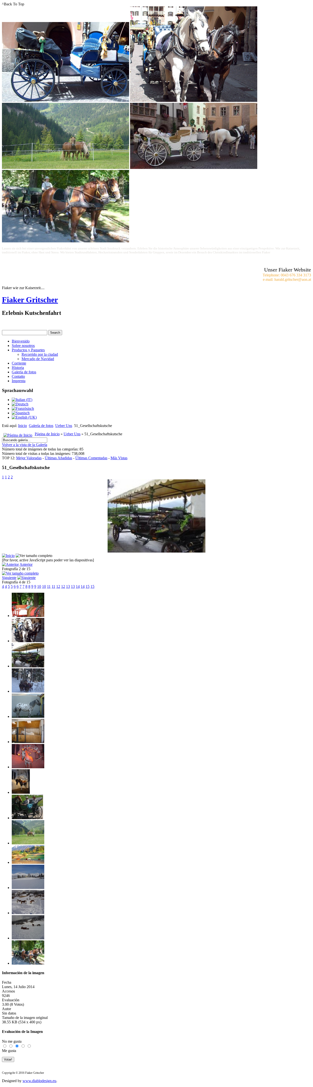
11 (49, 586)
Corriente (19, 363)
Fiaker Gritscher (30, 299)
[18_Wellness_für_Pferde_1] (28, 767)
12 (58, 586)
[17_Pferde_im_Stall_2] (28, 742)
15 (87, 586)
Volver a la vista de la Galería (24, 445)
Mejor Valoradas (29, 458)
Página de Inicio (47, 434)
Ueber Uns (63, 426)
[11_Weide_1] (28, 843)
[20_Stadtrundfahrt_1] (28, 616)
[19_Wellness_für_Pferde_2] (21, 792)
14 (78, 586)
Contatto (18, 376)
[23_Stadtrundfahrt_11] (28, 963)
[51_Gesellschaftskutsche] (156, 551)
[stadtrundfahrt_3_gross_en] (28, 913)
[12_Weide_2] (28, 862)
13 (68, 586)
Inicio (22, 426)
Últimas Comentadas (91, 458)
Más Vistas (119, 458)
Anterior (26, 564)
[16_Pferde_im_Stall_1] (28, 716)
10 (39, 586)
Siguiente (9, 578)
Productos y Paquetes (28, 350)
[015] (28, 641)
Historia (18, 368)
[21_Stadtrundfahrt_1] (28, 691)
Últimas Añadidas (58, 458)
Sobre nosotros (23, 345)
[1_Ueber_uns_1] (27, 818)
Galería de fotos (24, 372)
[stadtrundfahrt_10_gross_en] (28, 938)
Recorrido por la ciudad (40, 354)
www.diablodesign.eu (39, 1081)
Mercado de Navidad (38, 359)
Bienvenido (21, 341)
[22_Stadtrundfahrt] (28, 888)
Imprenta (18, 381)
